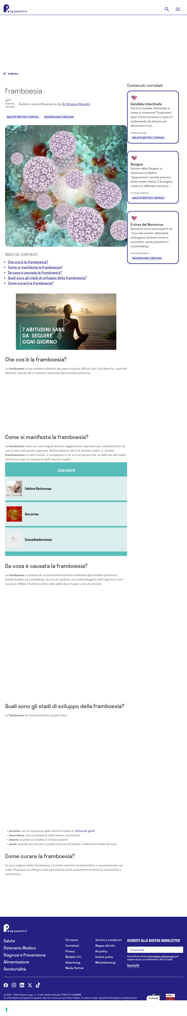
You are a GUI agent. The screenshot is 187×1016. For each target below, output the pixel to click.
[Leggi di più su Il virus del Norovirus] (153, 237)
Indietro (13, 73)
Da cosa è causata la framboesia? (35, 272)
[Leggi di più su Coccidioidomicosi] (66, 539)
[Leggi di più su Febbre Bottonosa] (66, 489)
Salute (9, 940)
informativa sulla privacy (161, 956)
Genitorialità (15, 969)
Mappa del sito (105, 946)
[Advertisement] (93, 40)
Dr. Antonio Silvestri (76, 104)
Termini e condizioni (108, 940)
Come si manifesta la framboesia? (35, 267)
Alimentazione (16, 961)
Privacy (70, 951)
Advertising (72, 962)
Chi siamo (71, 940)
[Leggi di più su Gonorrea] (66, 514)
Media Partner (74, 968)
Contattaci (72, 946)
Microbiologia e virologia (58, 117)
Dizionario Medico (20, 947)
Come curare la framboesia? (31, 283)
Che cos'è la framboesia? (28, 262)
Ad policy (101, 951)
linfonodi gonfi (85, 830)
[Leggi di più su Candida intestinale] (153, 117)
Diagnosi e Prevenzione (25, 955)
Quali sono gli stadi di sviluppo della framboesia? (47, 277)
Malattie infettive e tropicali (23, 117)
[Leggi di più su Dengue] (153, 177)
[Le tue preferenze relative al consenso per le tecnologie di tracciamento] (6, 1009)
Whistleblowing (105, 962)
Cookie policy (104, 957)
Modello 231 (73, 957)
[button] (66, 321)
